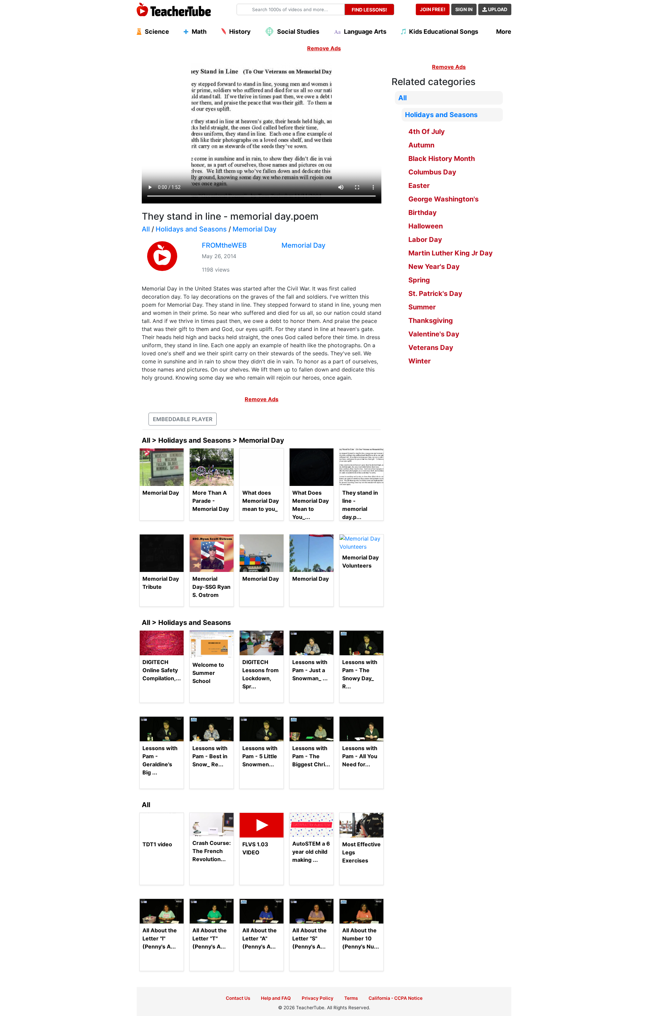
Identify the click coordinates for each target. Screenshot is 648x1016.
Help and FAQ (276, 998)
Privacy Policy (317, 998)
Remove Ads (324, 48)
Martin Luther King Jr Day (450, 253)
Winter (419, 361)
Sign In (464, 9)
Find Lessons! (369, 9)
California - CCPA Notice (396, 998)
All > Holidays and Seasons (186, 623)
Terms (351, 998)
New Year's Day (434, 267)
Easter (419, 186)
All (146, 229)
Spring (419, 280)
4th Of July (426, 132)
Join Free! (433, 9)
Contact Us (238, 998)
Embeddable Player (182, 419)
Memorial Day (254, 229)
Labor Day (425, 240)
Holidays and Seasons (191, 229)
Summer (422, 307)
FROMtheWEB (224, 245)
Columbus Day (432, 172)
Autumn (421, 145)
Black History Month (441, 159)
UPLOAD (497, 9)
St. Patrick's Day (435, 294)
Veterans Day (430, 348)
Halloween (425, 226)
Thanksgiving (430, 321)
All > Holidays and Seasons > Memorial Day (213, 440)
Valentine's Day (433, 334)
